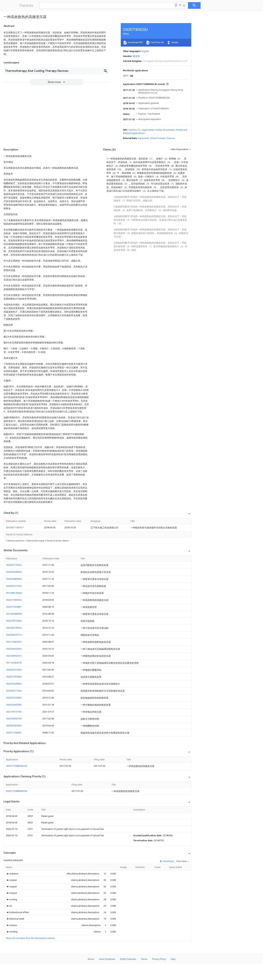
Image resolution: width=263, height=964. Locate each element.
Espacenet (143, 138)
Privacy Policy (159, 959)
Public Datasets (128, 959)
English (145, 51)
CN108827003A (14, 593)
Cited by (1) (134, 129)
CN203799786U (14, 676)
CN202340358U (14, 704)
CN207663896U (14, 683)
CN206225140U (14, 586)
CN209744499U (14, 697)
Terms (144, 959)
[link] (12, 873)
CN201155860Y (13, 732)
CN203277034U (14, 565)
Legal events (147, 129)
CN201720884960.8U (16, 766)
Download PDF (135, 42)
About (91, 959)
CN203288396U (14, 579)
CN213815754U (14, 711)
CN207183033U (14, 600)
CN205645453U (14, 648)
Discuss (170, 138)
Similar (174, 42)
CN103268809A (14, 614)
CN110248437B (14, 662)
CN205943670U (14, 718)
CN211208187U (14, 641)
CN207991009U (14, 620)
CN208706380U (14, 725)
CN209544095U (14, 572)
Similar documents (165, 129)
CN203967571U (14, 634)
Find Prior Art (157, 42)
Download (168, 861)
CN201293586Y (13, 607)
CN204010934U (14, 627)
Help (173, 959)
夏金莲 (136, 56)
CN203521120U (14, 690)
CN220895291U (14, 655)
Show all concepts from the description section (30, 938)
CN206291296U (14, 669)
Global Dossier (157, 138)
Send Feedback (107, 959)
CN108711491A (14, 527)
